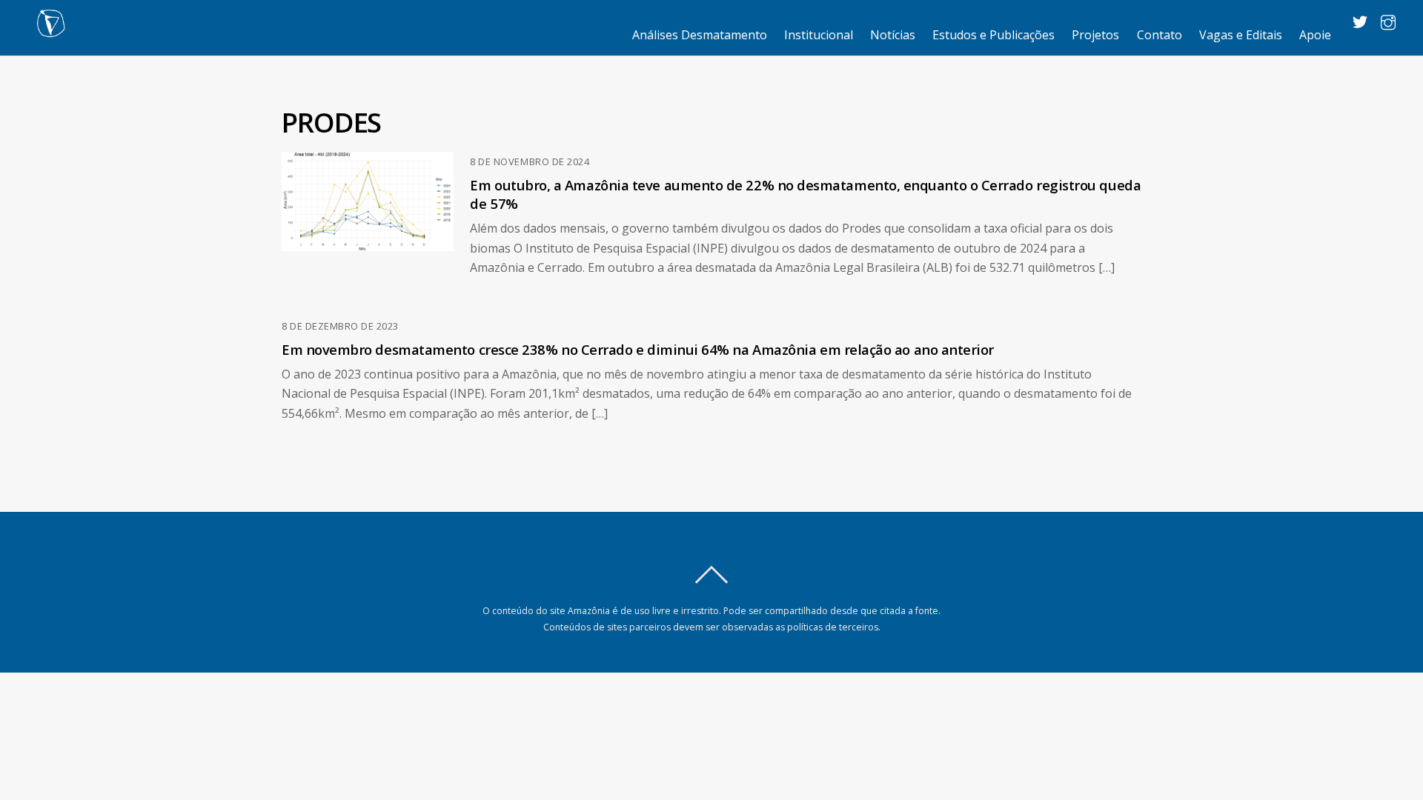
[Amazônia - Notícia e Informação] (50, 30)
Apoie (1315, 35)
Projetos (1095, 35)
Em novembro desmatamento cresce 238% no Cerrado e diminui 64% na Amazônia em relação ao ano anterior (638, 349)
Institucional (818, 35)
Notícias (892, 35)
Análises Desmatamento (699, 35)
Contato (1159, 35)
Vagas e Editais (1240, 35)
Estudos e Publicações (993, 35)
